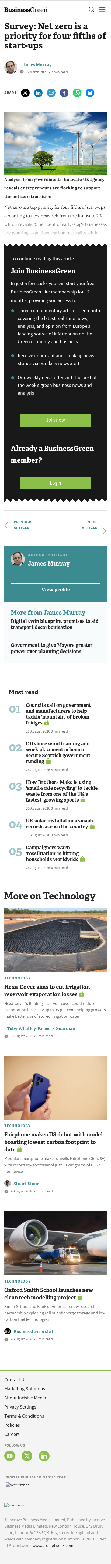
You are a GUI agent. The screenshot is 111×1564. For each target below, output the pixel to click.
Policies (12, 1425)
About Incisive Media (25, 1398)
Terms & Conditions (24, 1416)
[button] (91, 9)
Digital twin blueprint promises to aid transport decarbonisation (55, 624)
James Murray (37, 64)
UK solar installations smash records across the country (59, 824)
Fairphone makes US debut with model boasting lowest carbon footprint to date (53, 1142)
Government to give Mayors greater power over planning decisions (52, 648)
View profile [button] (55, 589)
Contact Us (15, 1380)
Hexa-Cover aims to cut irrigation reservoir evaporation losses (47, 990)
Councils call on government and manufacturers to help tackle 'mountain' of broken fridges (58, 714)
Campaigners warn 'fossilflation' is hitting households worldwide (52, 853)
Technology (17, 978)
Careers (12, 1434)
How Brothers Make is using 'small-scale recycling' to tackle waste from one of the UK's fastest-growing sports (62, 791)
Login (55, 483)
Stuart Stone (26, 1184)
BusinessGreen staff (34, 1331)
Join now (55, 420)
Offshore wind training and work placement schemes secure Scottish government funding (58, 753)
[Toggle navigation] (101, 9)
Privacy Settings (20, 1407)
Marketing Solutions (24, 1389)
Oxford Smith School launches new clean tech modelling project (48, 1294)
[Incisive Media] (14, 1504)
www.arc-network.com (53, 1545)
